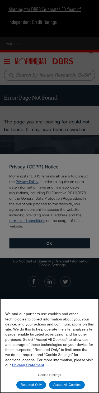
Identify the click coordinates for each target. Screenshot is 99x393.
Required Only (31, 385)
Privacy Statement (28, 365)
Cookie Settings (49, 375)
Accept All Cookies (67, 385)
